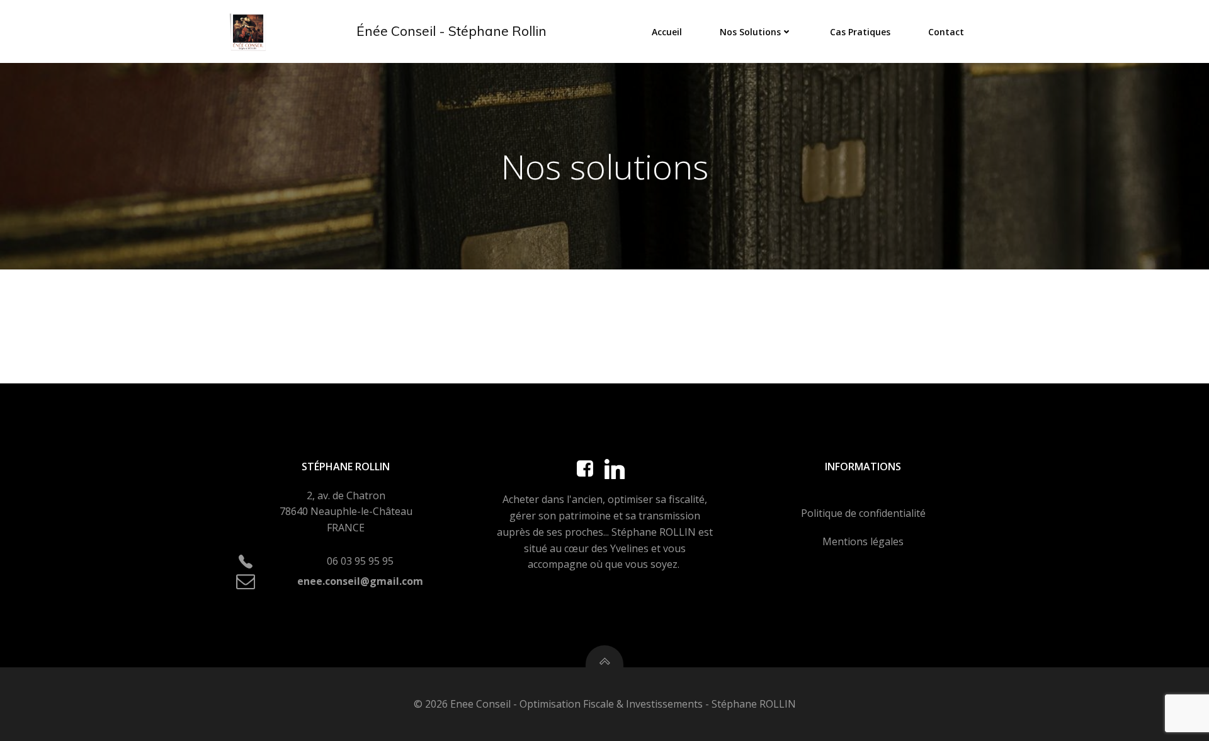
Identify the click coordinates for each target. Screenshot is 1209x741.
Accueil (667, 32)
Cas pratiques (860, 32)
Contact (946, 32)
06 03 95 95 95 (360, 561)
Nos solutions (750, 32)
